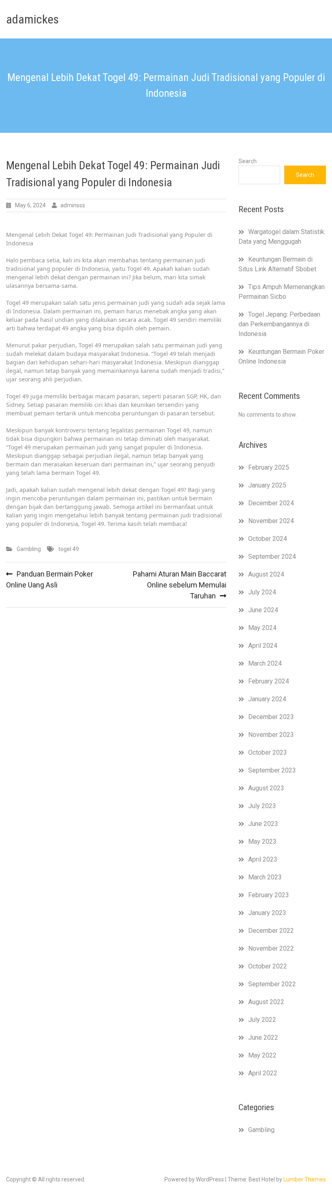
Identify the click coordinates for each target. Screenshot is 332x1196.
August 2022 (266, 1002)
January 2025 (267, 485)
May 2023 (262, 841)
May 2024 (262, 628)
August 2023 (266, 788)
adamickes (32, 19)
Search (247, 161)
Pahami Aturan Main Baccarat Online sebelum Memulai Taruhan (179, 585)
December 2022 (271, 930)
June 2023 (263, 824)
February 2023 (268, 895)
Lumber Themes (304, 1179)
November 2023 (271, 734)
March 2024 (265, 663)
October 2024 (267, 539)
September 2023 (272, 770)
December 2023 (271, 717)
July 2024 (262, 592)
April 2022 (262, 1073)
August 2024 (266, 574)
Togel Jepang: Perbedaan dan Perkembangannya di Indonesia (279, 324)
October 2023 (267, 752)
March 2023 (265, 877)
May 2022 (262, 1055)
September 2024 (272, 556)
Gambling (29, 549)
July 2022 (262, 1020)
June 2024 (263, 610)
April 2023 (262, 859)
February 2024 (268, 681)
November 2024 (271, 521)
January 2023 (267, 913)
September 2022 (272, 984)
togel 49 (68, 549)
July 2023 (262, 806)
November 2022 (271, 948)
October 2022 (267, 966)
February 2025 (268, 467)
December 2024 (271, 503)
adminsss (72, 205)
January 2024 (267, 699)
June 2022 (263, 1037)
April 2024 (262, 645)
